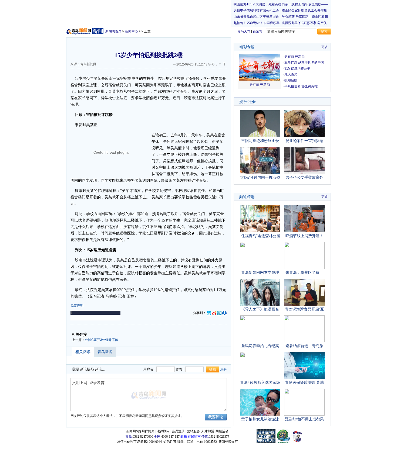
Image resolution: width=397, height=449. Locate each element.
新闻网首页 (113, 31)
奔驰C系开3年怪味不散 (101, 340)
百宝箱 (258, 31)
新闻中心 (131, 31)
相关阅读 (82, 352)
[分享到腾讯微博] (219, 313)
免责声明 (76, 306)
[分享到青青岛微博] (209, 313)
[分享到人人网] (224, 313)
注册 (223, 369)
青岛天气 (243, 31)
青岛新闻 (105, 352)
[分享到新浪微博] (214, 313)
